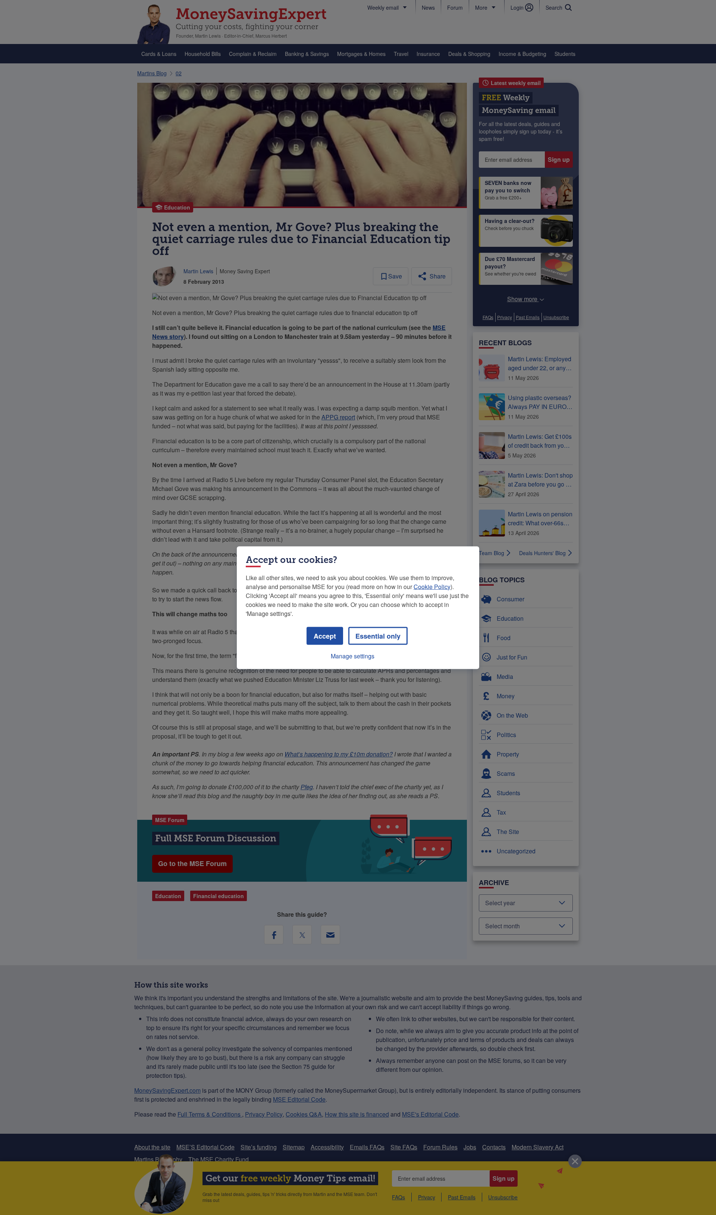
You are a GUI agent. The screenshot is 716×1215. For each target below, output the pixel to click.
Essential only (378, 635)
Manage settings (352, 655)
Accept (325, 635)
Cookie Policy (432, 586)
